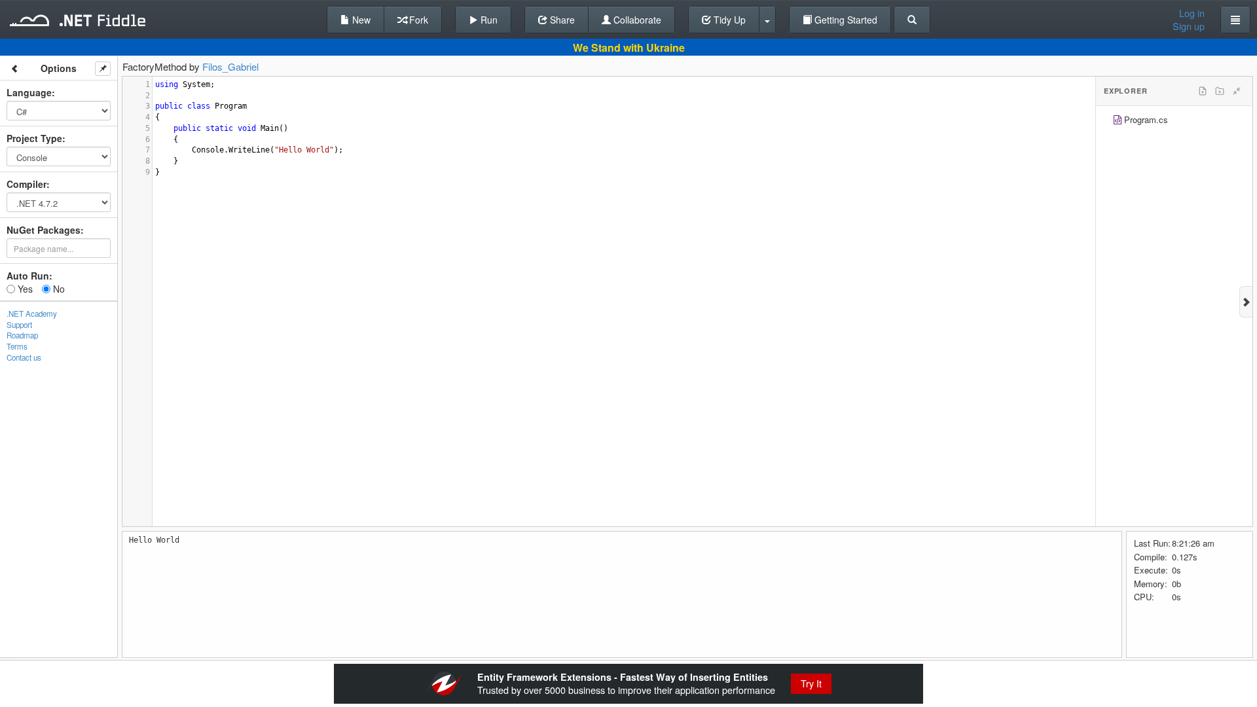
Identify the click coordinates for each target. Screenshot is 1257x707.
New (360, 19)
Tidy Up (728, 19)
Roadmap (22, 335)
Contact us (24, 357)
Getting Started (844, 19)
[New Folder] (1220, 91)
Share (561, 19)
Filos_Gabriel (230, 66)
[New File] (1203, 91)
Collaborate (636, 19)
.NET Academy (32, 313)
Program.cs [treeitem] (1146, 119)
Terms (17, 346)
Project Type (34, 138)
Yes (24, 288)
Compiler (26, 183)
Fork (417, 19)
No (57, 288)
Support (19, 324)
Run (488, 19)
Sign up (1189, 26)
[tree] (1174, 121)
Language (29, 92)
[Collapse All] (1237, 91)
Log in (1192, 13)
